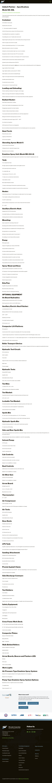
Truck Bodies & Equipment (6, 755)
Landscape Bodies (22, 760)
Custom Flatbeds (22, 757)
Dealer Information (39, 746)
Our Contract (22, 703)
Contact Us (37, 750)
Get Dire (3, 737)
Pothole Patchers (5, 748)
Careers (36, 758)
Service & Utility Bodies (23, 753)
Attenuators (21, 767)
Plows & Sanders (21, 762)
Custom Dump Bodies (22, 750)
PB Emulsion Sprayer (5, 750)
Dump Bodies (21, 748)
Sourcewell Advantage (33, 703)
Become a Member (23, 707)
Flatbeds (20, 755)
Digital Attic (26, 778)
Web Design (21, 778)
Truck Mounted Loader (6, 753)
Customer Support (5, 761)
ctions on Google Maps (9, 737)
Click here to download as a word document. (11, 12)
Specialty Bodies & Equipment (24, 769)
